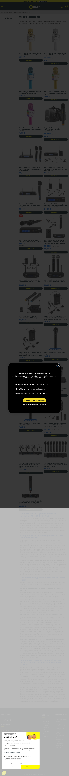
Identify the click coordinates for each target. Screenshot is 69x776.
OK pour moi (30, 767)
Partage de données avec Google (13, 758)
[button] (4, 773)
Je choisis (11, 767)
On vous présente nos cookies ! (12, 759)
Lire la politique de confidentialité (12, 752)
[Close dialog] (58, 365)
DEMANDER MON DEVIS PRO (34, 400)
